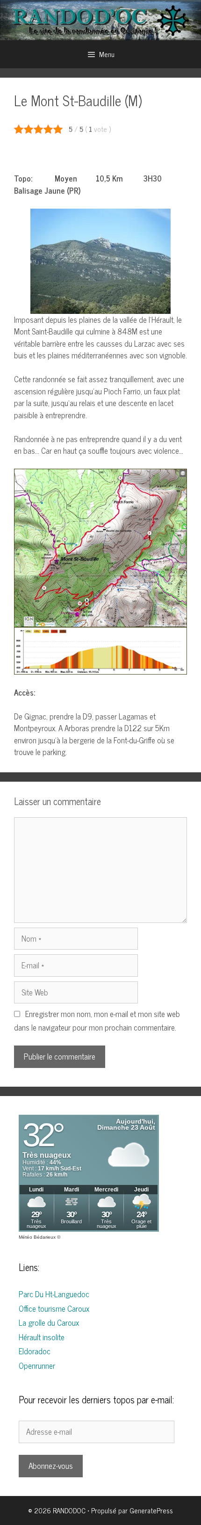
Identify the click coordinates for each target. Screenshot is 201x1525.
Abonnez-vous (51, 1465)
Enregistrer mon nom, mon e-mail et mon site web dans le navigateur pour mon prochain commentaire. (97, 1020)
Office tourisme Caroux (54, 1308)
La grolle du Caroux (49, 1322)
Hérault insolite (42, 1336)
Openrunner (37, 1365)
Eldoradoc (34, 1351)
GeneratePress (151, 1510)
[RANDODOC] (100, 19)
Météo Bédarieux (37, 1237)
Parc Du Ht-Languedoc (54, 1293)
